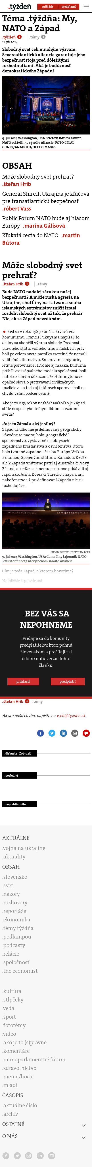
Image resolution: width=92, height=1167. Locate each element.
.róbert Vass (16, 208)
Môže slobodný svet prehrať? (38, 176)
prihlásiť (23, 681)
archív (10, 1114)
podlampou (17, 936)
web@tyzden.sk (70, 715)
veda (9, 1008)
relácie (11, 953)
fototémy (14, 1025)
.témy (34, 37)
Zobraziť (25, 753)
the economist (20, 970)
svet (8, 885)
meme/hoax (18, 1076)
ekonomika (16, 919)
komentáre (16, 1051)
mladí (10, 1085)
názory (11, 894)
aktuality (14, 856)
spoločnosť (16, 962)
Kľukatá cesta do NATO (30, 235)
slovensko (15, 876)
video (9, 1033)
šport (9, 1016)
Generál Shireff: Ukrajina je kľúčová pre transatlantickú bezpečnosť (45, 197)
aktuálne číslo (20, 1105)
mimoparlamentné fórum (34, 1059)
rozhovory (15, 902)
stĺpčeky (13, 999)
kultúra (12, 991)
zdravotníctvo (19, 1068)
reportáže (14, 911)
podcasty (14, 945)
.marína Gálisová (44, 225)
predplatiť (68, 681)
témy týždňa (18, 928)
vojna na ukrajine (24, 848)
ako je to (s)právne (25, 1042)
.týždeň (9, 37)
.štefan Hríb (16, 184)
